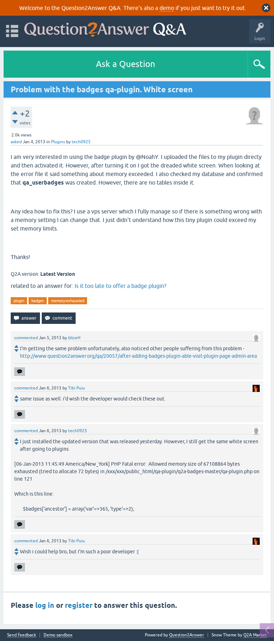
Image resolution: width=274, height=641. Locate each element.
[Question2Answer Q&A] (105, 28)
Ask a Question (125, 64)
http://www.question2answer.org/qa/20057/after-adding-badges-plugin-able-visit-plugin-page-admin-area (138, 356)
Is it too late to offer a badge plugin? (120, 286)
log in (44, 605)
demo (166, 8)
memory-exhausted (67, 301)
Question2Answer (186, 634)
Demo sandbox (58, 635)
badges (37, 301)
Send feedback (21, 635)
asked (16, 141)
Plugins (58, 141)
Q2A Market (255, 634)
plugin (19, 301)
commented (26, 337)
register (78, 605)
